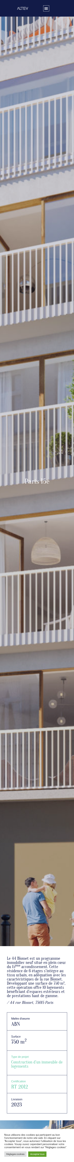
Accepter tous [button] (37, 1154)
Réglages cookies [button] (15, 1154)
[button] (46, 8)
